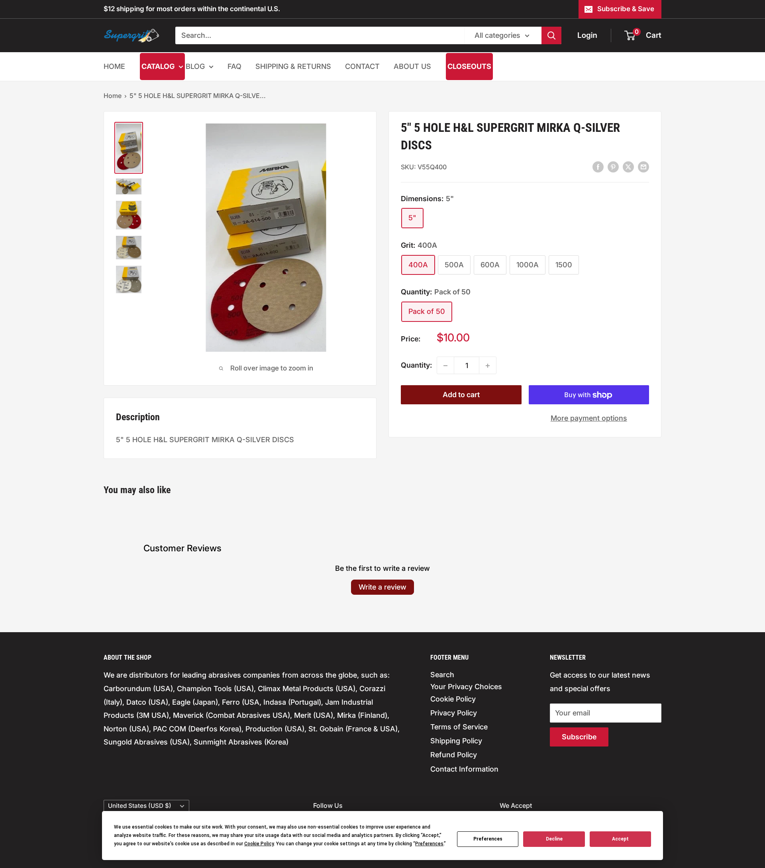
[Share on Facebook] (598, 166)
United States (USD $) (139, 805)
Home (113, 96)
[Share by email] (643, 166)
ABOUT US (412, 66)
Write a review (382, 587)
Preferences (487, 839)
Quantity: (416, 365)
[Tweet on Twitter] (628, 166)
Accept (620, 839)
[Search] (551, 35)
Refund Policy (453, 754)
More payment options (589, 418)
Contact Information (464, 769)
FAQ (234, 66)
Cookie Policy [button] (259, 843)
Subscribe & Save (625, 9)
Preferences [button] (429, 843)
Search (442, 674)
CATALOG (158, 66)
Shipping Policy (456, 741)
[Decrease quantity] (445, 365)
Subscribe (579, 737)
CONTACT (362, 66)
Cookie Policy (453, 699)
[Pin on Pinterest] (613, 166)
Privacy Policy (453, 713)
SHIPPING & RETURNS (293, 66)
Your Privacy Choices (466, 686)
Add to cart (461, 395)
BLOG (195, 66)
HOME (114, 66)
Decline (554, 839)
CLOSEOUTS (469, 66)
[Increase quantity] (487, 365)
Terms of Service (459, 727)
